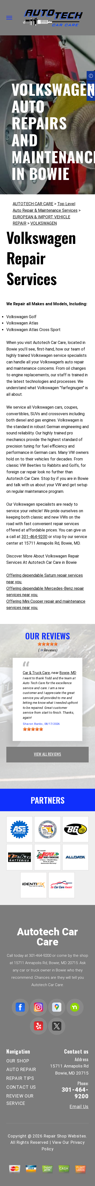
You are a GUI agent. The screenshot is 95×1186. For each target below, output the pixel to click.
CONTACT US (21, 1087)
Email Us (79, 1106)
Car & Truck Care (36, 673)
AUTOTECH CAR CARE (33, 203)
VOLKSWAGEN (43, 223)
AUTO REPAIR (21, 1069)
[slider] (47, 644)
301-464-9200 (34, 536)
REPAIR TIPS (20, 1078)
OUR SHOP (17, 1060)
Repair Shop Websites (65, 1136)
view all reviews (47, 754)
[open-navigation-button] (9, 17)
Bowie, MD (68, 673)
